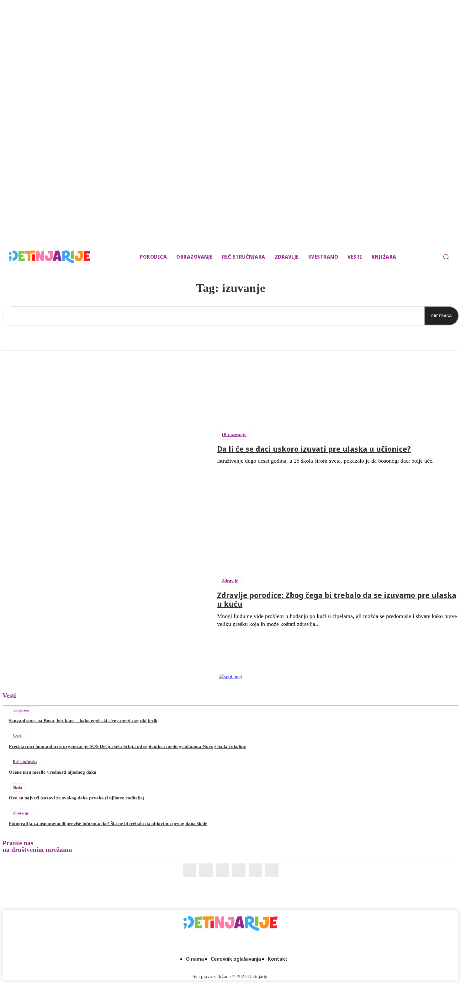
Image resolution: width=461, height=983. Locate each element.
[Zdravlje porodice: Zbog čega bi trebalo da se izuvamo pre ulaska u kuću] (105, 602)
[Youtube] (271, 870)
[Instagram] (206, 870)
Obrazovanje (234, 434)
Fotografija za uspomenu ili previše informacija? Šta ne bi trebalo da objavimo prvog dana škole (108, 823)
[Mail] (222, 870)
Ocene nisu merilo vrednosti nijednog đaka (52, 772)
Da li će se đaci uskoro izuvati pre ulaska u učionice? (314, 448)
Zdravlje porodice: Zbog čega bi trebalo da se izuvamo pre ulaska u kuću (336, 599)
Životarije (21, 813)
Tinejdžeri (21, 710)
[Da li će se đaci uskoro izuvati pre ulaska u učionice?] (105, 447)
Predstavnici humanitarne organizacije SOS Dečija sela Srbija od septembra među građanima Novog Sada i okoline (127, 746)
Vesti (17, 736)
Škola (17, 787)
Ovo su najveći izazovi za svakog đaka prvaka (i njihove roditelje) (76, 797)
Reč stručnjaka (25, 762)
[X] (255, 870)
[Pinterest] (239, 870)
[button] (446, 256)
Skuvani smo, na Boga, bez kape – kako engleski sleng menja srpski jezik (83, 720)
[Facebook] (189, 870)
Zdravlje (230, 580)
